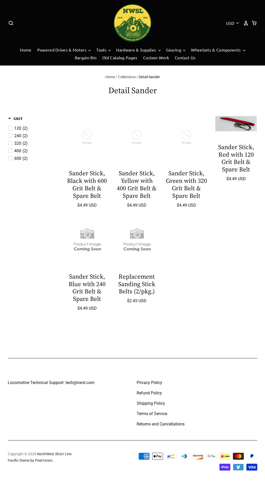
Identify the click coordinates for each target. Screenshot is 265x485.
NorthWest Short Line (87, 165)
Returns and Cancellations (161, 424)
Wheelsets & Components (216, 49)
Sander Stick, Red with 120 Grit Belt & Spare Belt (236, 158)
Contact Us (185, 57)
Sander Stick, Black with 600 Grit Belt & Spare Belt (87, 184)
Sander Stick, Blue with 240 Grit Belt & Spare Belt (87, 287)
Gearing (174, 49)
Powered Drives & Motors (62, 49)
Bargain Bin (86, 57)
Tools (101, 49)
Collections (127, 77)
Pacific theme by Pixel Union (30, 460)
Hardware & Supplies (136, 49)
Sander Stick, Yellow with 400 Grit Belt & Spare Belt (137, 184)
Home (25, 49)
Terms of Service (152, 413)
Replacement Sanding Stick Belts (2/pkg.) (136, 284)
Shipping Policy (151, 403)
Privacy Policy (149, 382)
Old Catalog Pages (119, 57)
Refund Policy (149, 392)
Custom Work (156, 57)
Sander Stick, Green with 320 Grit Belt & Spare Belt (186, 184)
